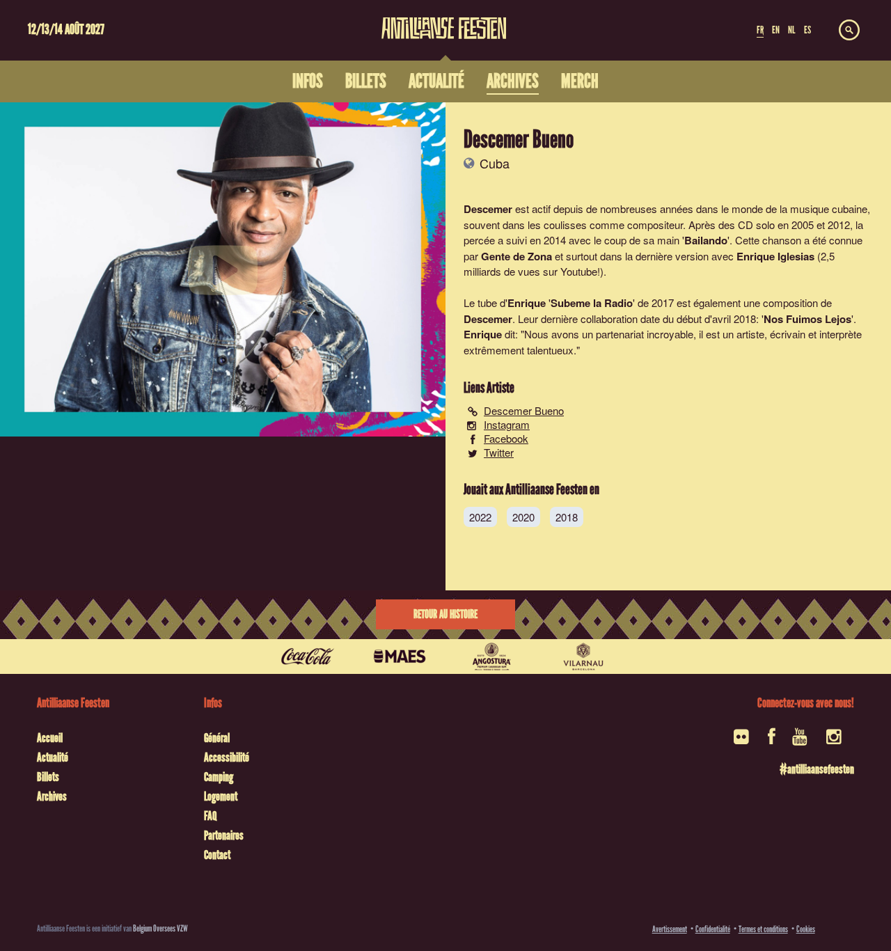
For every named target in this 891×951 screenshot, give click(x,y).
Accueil (50, 738)
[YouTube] (801, 741)
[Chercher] (849, 30)
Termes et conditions (763, 929)
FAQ (210, 816)
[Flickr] (742, 741)
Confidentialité (712, 929)
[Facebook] (771, 741)
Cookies (805, 929)
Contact (217, 855)
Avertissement (669, 929)
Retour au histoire (445, 614)
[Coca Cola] (308, 656)
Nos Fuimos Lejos (807, 319)
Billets (48, 777)
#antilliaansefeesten (817, 769)
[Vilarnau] (583, 656)
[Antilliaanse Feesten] (444, 19)
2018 (566, 517)
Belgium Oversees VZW (160, 928)
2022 (480, 517)
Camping (218, 777)
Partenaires (224, 835)
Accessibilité (226, 757)
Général (217, 738)
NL (791, 30)
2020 (523, 517)
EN (776, 30)
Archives (52, 796)
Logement (220, 796)
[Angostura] (491, 656)
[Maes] (399, 656)
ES (807, 30)
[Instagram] (835, 741)
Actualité (52, 757)
